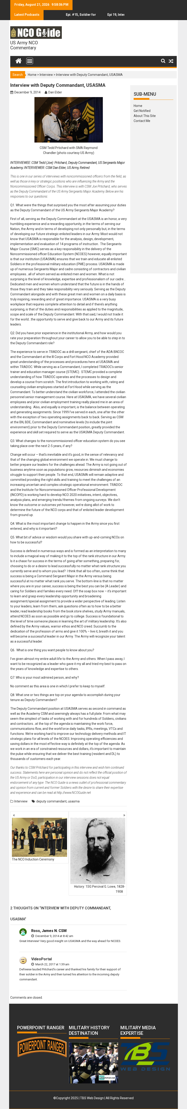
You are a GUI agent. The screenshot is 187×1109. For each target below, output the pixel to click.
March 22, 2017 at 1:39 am (52, 964)
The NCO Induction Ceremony (33, 859)
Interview (46, 75)
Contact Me (142, 121)
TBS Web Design (92, 1098)
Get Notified (142, 111)
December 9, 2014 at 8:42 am (54, 936)
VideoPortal (41, 959)
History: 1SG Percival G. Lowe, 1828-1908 (99, 889)
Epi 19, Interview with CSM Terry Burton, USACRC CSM (109, 16)
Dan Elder (55, 92)
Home (32, 75)
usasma (74, 801)
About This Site (145, 116)
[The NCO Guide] (19, 60)
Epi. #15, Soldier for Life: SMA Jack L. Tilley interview (70, 16)
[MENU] (29, 61)
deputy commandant (51, 801)
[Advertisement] (153, 196)
